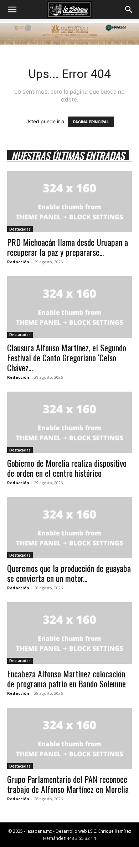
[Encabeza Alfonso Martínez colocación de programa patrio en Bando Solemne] (69, 633)
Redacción (18, 261)
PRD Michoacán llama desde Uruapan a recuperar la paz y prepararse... (67, 247)
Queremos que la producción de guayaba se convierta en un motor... (69, 573)
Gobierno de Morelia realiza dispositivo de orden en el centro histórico (67, 467)
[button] (12, 9)
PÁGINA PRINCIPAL (91, 121)
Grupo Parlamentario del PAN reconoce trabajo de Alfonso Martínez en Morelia (68, 784)
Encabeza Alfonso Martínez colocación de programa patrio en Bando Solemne (66, 678)
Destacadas (20, 229)
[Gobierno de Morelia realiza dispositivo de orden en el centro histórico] (69, 422)
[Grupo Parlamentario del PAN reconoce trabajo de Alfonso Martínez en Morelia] (69, 738)
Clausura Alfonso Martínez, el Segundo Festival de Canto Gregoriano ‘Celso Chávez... (66, 357)
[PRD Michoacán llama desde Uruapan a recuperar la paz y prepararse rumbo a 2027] (69, 201)
